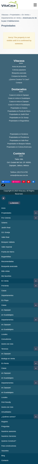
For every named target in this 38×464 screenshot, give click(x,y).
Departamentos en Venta (11, 18)
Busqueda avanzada (9, 266)
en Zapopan (6, 310)
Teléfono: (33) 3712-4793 (19, 172)
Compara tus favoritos (19, 76)
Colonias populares (19, 70)
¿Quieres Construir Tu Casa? (19, 79)
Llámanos (14, 203)
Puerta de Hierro (7, 252)
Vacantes (5, 451)
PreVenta (5, 286)
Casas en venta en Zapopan (19, 95)
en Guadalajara (7, 315)
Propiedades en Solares (19, 108)
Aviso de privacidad (19, 66)
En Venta (25, 15)
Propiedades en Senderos (19, 134)
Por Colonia (6, 218)
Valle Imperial (6, 247)
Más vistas (5, 271)
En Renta (5, 363)
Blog (3, 456)
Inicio (3, 208)
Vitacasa (4, 15)
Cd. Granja (5, 232)
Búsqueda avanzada (19, 73)
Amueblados (6, 412)
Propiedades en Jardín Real (19, 114)
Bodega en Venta (8, 359)
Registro (4, 422)
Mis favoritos (6, 276)
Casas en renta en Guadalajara (19, 105)
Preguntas (5, 426)
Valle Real (5, 237)
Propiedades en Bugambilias (19, 121)
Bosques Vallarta (8, 242)
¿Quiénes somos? (8, 417)
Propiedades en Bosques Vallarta (19, 143)
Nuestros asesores (8, 431)
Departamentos (7, 295)
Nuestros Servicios (8, 436)
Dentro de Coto (7, 344)
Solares (4, 223)
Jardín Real (5, 228)
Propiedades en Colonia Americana (19, 147)
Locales (4, 334)
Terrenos (4, 349)
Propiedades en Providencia (19, 137)
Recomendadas (7, 261)
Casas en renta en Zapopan (19, 101)
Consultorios (6, 339)
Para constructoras (8, 446)
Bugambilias (6, 257)
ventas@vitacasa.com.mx (19, 175)
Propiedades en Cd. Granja (19, 117)
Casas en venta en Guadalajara (19, 98)
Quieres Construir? (8, 441)
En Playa (4, 300)
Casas (3, 291)
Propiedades (15, 15)
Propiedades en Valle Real (19, 140)
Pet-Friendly (6, 402)
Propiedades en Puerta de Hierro (19, 111)
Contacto (19, 82)
